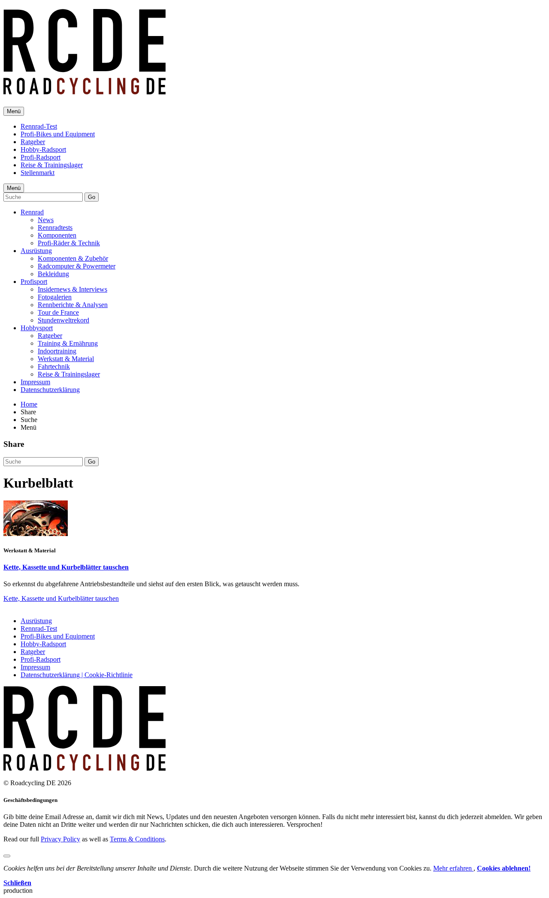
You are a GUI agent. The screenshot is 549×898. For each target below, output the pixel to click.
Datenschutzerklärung (50, 389)
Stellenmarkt (37, 172)
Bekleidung (53, 273)
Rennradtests (55, 227)
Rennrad (32, 212)
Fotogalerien (55, 297)
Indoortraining (57, 351)
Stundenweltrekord (63, 320)
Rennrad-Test (39, 126)
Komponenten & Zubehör (73, 258)
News (46, 219)
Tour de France (58, 312)
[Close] (6, 856)
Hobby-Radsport (43, 149)
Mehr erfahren (453, 868)
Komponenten (57, 235)
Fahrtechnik (54, 366)
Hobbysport (37, 327)
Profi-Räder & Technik (69, 243)
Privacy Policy (60, 839)
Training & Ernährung (68, 343)
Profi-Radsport (40, 157)
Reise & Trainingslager (52, 165)
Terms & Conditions (137, 839)
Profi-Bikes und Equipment (58, 134)
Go (91, 197)
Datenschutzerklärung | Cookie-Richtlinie (77, 674)
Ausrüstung (36, 250)
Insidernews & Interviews (72, 289)
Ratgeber (33, 141)
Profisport (34, 281)
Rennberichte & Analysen (73, 304)
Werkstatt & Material (66, 358)
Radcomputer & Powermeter (76, 266)
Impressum (35, 382)
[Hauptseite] (84, 89)
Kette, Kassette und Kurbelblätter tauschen (66, 567)
